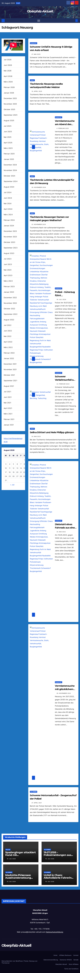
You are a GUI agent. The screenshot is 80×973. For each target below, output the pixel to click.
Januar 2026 (9, 93)
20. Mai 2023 (61, 532)
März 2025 (8, 148)
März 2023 (8, 281)
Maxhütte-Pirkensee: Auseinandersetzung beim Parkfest (18, 878)
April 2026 (8, 76)
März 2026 (8, 82)
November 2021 (10, 369)
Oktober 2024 (9, 176)
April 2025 (8, 143)
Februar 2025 (9, 154)
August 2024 (9, 187)
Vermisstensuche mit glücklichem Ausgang (64, 689)
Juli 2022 (7, 325)
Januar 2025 (9, 159)
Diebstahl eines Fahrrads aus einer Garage (65, 527)
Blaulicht (34, 43)
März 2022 (8, 347)
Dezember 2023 (10, 231)
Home (55, 955)
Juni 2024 (8, 198)
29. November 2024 (39, 187)
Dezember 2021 (10, 364)
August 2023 (9, 253)
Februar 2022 (9, 353)
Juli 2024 (7, 192)
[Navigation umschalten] (38, 20)
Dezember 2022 (10, 297)
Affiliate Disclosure (65, 955)
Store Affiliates (73, 964)
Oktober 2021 (9, 375)
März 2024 (8, 214)
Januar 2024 (9, 226)
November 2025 (10, 104)
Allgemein (34, 791)
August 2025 (9, 120)
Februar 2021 (9, 419)
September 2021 (10, 380)
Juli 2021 (7, 392)
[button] (73, 21)
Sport (32, 80)
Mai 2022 (7, 336)
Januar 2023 (9, 292)
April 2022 (8, 342)
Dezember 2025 (10, 98)
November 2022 (10, 303)
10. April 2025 (37, 91)
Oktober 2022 (9, 309)
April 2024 (8, 209)
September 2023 (10, 248)
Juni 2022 (8, 331)
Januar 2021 (9, 425)
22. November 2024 (39, 224)
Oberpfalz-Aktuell (40, 11)
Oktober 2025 (9, 109)
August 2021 (9, 386)
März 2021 (8, 414)
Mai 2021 (7, 403)
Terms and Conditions (71, 969)
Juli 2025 (7, 126)
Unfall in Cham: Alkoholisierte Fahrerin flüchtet (57, 878)
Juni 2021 (8, 397)
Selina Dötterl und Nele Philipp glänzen (52, 432)
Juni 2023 (8, 264)
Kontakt (76, 960)
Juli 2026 (7, 60)
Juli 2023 (7, 259)
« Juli (12, 485)
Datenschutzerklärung (54, 932)
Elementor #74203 (66, 960)
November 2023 (10, 237)
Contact (75, 955)
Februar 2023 (9, 286)
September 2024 (10, 181)
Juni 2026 (8, 65)
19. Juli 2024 (61, 299)
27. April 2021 (37, 803)
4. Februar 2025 (63, 128)
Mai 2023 (7, 270)
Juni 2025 (8, 131)
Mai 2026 (7, 71)
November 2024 (10, 170)
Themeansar (6, 963)
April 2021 (8, 408)
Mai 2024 (7, 203)
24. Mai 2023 (36, 436)
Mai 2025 (7, 137)
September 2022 (10, 314)
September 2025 (10, 115)
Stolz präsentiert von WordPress (12, 961)
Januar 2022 (9, 358)
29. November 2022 (64, 693)
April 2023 (8, 275)
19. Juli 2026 (11, 859)
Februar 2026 (9, 87)
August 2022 (9, 320)
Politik (8, 849)
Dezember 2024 (10, 165)
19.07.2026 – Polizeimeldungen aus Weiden (57, 855)
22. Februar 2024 (63, 384)
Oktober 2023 (9, 242)
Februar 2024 (9, 220)
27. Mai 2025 (36, 54)
